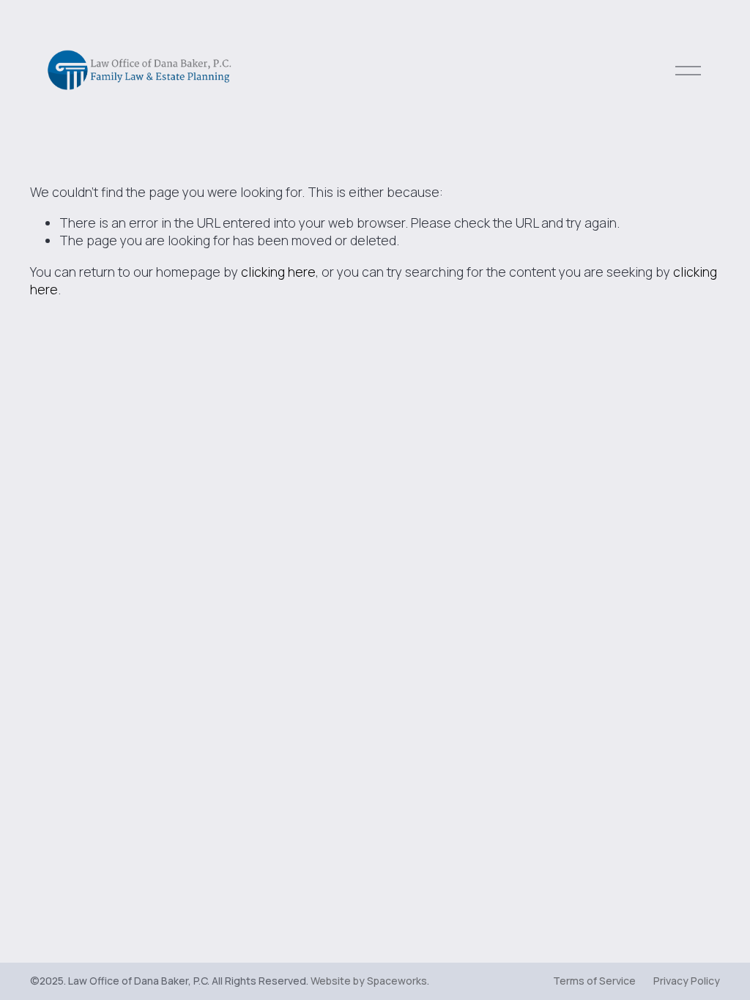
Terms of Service (594, 981)
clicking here (278, 271)
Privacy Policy (686, 981)
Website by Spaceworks (369, 981)
